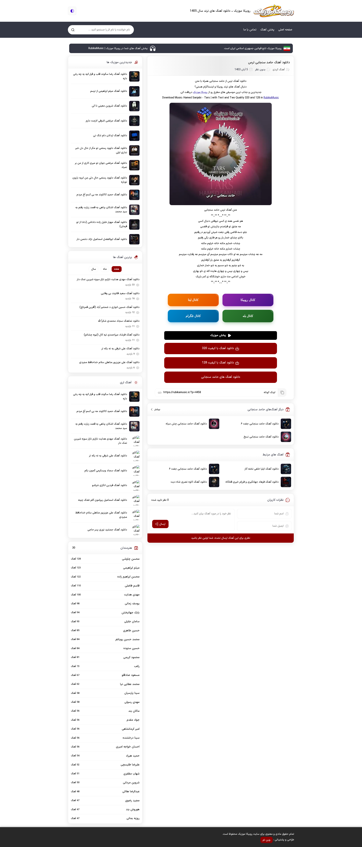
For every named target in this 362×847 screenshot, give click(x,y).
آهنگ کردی (279, 70)
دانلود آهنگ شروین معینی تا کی (109, 106)
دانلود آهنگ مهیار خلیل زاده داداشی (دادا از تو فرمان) (101, 224)
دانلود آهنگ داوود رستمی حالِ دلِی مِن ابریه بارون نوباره (99, 180)
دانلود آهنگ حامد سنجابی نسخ (261, 437)
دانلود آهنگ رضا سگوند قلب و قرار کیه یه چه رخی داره (100, 76)
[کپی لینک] (282, 392)
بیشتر (155, 409)
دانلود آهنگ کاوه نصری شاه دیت (189, 482)
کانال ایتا (193, 300)
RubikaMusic (271, 98)
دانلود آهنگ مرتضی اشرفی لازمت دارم (106, 121)
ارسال (162, 524)
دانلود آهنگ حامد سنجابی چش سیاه (186, 424)
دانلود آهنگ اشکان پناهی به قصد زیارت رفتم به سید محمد (101, 210)
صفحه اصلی (285, 30)
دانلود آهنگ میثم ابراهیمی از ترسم (108, 91)
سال (93, 269)
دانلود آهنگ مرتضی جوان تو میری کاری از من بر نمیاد (101, 165)
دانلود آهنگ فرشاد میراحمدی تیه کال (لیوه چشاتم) (112, 335)
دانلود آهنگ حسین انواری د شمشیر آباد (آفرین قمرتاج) (110, 307)
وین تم (266, 840)
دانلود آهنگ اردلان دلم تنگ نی (110, 136)
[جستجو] (73, 29)
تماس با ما (249, 30)
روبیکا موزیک (200, 92)
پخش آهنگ (267, 30)
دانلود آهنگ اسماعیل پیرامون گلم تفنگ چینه (102, 500)
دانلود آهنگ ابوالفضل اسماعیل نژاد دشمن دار (102, 239)
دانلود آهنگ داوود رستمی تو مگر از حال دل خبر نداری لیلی (101, 150)
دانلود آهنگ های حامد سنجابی (220, 377)
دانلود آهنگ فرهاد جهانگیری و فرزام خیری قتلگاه (252, 482)
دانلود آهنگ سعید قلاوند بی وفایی (120, 293)
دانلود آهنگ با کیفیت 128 (218, 362)
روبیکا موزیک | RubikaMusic (273, 11)
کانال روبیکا (248, 300)
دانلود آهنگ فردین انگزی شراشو (109, 485)
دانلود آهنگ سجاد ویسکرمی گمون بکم (105, 471)
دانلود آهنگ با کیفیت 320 (218, 348)
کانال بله (248, 316)
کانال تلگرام (193, 316)
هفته (116, 269)
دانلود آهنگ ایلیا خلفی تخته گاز (262, 469)
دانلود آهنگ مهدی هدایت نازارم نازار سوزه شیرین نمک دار (108, 279)
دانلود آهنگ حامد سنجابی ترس (269, 62)
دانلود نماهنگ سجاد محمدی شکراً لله (119, 321)
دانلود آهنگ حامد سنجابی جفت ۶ (260, 424)
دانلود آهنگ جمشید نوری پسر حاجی (107, 530)
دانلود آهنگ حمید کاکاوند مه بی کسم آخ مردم (102, 195)
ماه (105, 269)
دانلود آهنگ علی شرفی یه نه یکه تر (120, 349)
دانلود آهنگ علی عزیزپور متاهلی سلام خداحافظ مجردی (109, 362)
